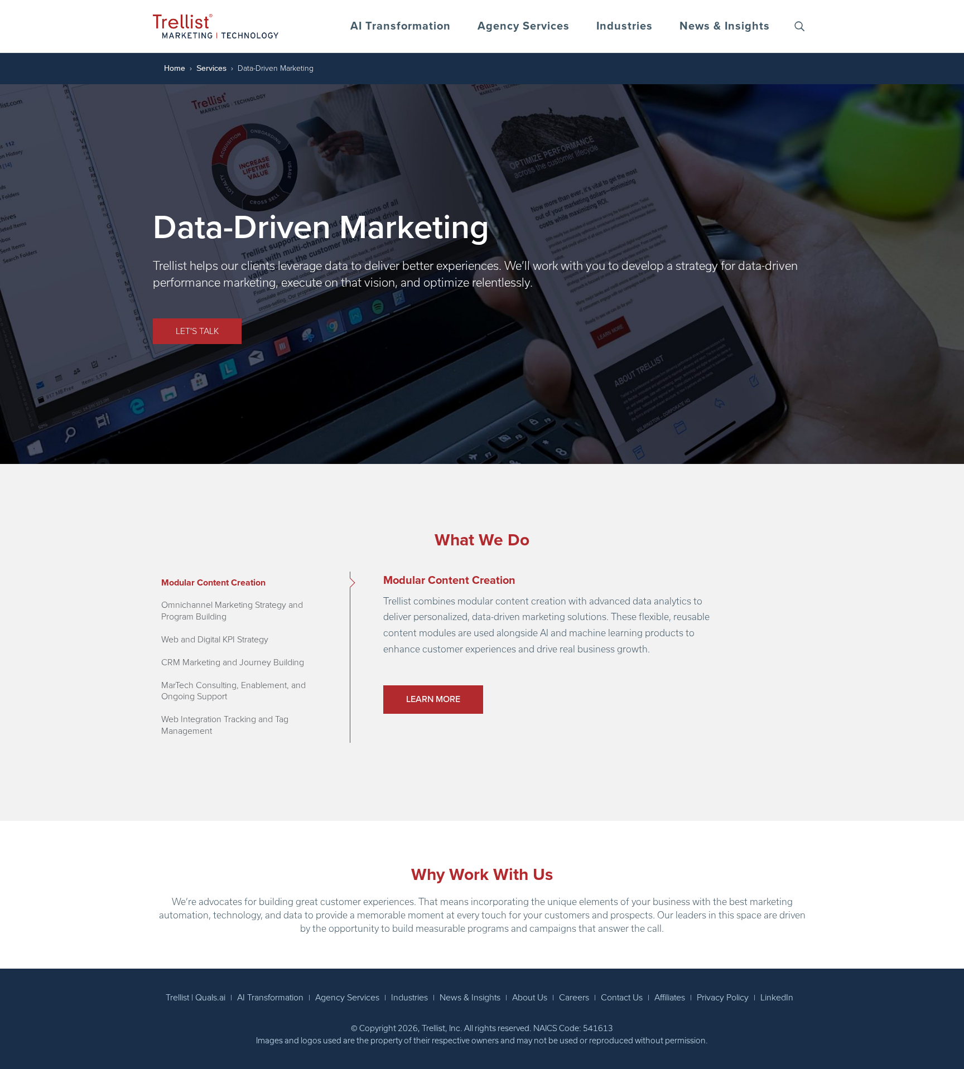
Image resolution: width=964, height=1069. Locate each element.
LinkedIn (776, 997)
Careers (574, 997)
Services (211, 68)
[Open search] (799, 26)
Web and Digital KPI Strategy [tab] (214, 639)
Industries (624, 26)
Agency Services (524, 26)
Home (174, 68)
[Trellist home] (215, 26)
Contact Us (622, 997)
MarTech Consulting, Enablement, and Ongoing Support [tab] (233, 691)
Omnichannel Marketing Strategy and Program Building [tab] (232, 610)
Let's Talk (197, 331)
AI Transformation (400, 26)
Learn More (433, 699)
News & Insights (724, 26)
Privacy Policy (723, 997)
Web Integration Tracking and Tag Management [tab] (224, 725)
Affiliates (669, 997)
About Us (529, 997)
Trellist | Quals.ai (195, 997)
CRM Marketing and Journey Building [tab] (232, 662)
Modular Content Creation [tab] (213, 582)
